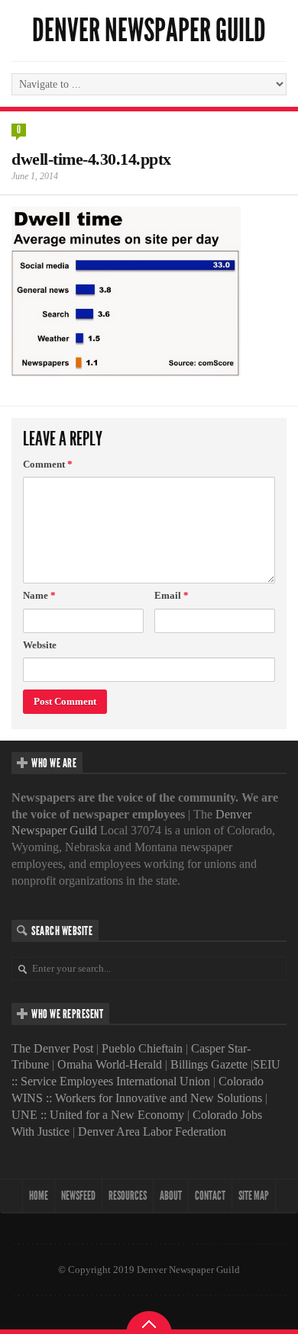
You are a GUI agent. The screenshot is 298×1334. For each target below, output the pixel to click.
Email (171, 595)
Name (39, 595)
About (171, 1195)
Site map (253, 1195)
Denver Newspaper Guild (149, 30)
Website (40, 645)
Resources (128, 1195)
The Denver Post (52, 1048)
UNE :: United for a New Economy (97, 1114)
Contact (210, 1195)
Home (38, 1195)
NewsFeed (78, 1195)
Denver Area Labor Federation (152, 1131)
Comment (48, 464)
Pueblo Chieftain (142, 1048)
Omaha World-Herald (109, 1064)
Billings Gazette (209, 1064)
